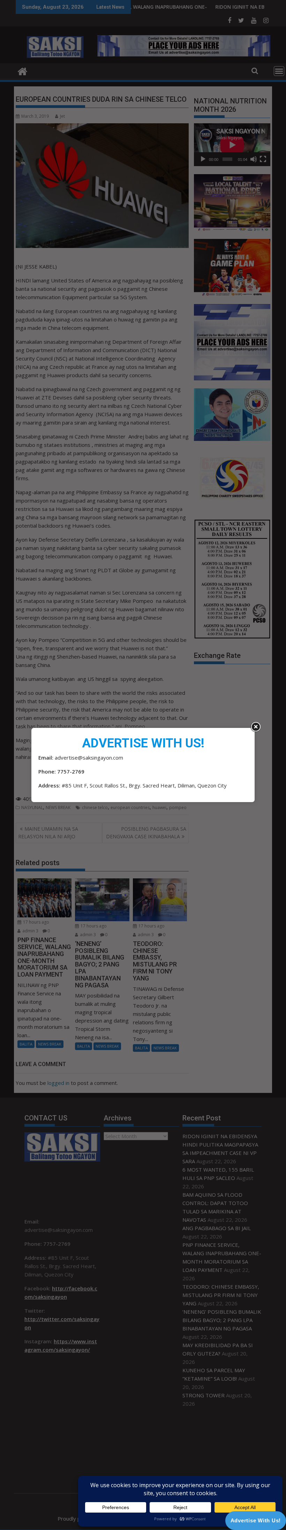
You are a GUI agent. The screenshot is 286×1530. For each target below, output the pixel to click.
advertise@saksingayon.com (89, 757)
